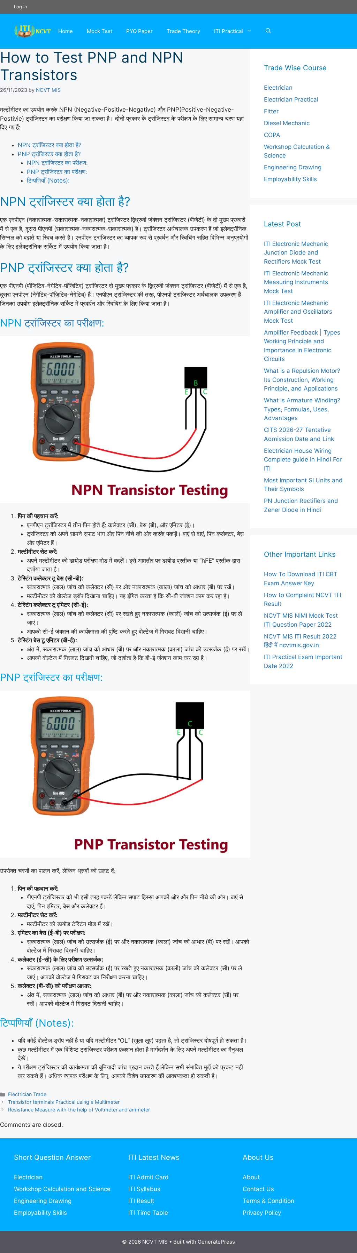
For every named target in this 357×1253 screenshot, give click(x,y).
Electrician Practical (291, 99)
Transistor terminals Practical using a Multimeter (64, 1102)
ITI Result (141, 1200)
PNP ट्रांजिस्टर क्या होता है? (49, 154)
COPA (272, 134)
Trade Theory (183, 31)
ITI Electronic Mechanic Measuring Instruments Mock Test (296, 282)
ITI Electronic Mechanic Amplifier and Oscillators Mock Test (298, 311)
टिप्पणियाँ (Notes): (48, 180)
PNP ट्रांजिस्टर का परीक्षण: (57, 171)
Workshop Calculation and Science (62, 1189)
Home (65, 31)
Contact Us (258, 1189)
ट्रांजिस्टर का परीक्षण (62, 323)
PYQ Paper (139, 31)
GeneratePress (216, 1241)
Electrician (278, 87)
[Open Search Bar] (268, 31)
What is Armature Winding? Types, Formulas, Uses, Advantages (302, 409)
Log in (20, 6)
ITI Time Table (148, 1212)
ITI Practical (228, 31)
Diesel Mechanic (287, 123)
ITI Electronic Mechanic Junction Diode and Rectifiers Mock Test (296, 252)
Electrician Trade (27, 1094)
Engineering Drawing (292, 167)
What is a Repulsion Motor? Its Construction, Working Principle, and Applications (302, 379)
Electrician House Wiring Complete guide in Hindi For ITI (303, 459)
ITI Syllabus (144, 1189)
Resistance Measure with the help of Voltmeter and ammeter (79, 1110)
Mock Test (99, 31)
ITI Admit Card (148, 1177)
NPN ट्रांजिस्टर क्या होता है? (50, 145)
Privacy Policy (262, 1212)
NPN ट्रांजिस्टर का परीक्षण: (57, 162)
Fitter (271, 111)
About (251, 1177)
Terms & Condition (268, 1200)
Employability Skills (290, 179)
